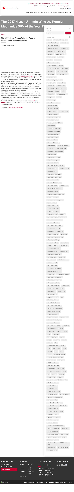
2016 (56, 342)
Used (35, 12)
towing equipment (52, 337)
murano (62, 345)
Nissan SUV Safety (52, 105)
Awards (21, 107)
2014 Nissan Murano (53, 383)
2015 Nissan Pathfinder (54, 417)
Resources (65, 12)
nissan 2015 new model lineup (55, 357)
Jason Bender (51, 368)
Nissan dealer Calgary (63, 274)
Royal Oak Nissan (60, 88)
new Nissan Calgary (53, 137)
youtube (64, 340)
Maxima (59, 97)
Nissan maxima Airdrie (53, 283)
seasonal (50, 351)
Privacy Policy (59, 482)
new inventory (64, 42)
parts (49, 334)
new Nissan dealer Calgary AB (55, 200)
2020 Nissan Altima (53, 440)
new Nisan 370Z (64, 185)
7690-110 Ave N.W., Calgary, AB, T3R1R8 (45, 6)
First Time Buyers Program (54, 403)
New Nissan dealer (52, 140)
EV (54, 377)
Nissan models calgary (53, 143)
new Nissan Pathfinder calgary (55, 288)
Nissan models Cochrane (54, 271)
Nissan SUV (64, 234)
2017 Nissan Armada (27, 76)
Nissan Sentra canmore (54, 311)
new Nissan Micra (52, 251)
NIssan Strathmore (52, 317)
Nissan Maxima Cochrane (54, 280)
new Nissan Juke (52, 202)
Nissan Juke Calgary (53, 205)
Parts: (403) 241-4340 (48, 3)
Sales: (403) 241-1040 (35, 3)
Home (27, 12)
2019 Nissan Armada (62, 74)
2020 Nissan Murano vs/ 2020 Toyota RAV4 (57, 443)
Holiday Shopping (52, 422)
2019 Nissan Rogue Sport (60, 40)
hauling (65, 331)
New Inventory (11, 107)
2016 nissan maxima (59, 354)
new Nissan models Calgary (55, 122)
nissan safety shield (53, 242)
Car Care (63, 437)
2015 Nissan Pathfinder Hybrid (55, 411)
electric (49, 354)
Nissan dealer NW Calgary (54, 320)
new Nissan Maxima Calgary (55, 277)
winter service (51, 145)
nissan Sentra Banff (53, 314)
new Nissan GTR (52, 154)
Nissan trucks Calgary (53, 240)
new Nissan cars (63, 251)
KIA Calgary (51, 88)
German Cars (51, 85)
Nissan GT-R (51, 74)
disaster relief (51, 380)
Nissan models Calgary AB (54, 182)
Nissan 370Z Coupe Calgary (55, 188)
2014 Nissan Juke (64, 394)
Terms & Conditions (49, 482)
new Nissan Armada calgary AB (56, 194)
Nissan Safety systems (53, 102)
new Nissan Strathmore (54, 325)
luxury (49, 377)
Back (3, 34)
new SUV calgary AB (53, 234)
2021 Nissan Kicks (52, 450)
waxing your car (52, 65)
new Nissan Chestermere (54, 268)
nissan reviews (51, 82)
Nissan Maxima (64, 48)
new (62, 297)
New (31, 12)
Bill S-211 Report (68, 482)
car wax (61, 65)
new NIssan (58, 60)
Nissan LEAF (65, 68)
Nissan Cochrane (52, 294)
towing (59, 331)
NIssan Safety (51, 100)
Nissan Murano (51, 447)
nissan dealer (51, 148)
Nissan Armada (51, 77)
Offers (54, 12)
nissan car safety (52, 111)
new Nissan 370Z (52, 171)
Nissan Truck (61, 51)
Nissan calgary (51, 291)
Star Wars (50, 91)
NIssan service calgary (53, 62)
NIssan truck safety (53, 108)
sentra (49, 340)
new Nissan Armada (53, 191)
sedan (61, 351)
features (50, 342)
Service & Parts (47, 12)
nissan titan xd (51, 260)
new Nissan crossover (53, 208)
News (17, 107)
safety (55, 245)
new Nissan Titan (61, 148)
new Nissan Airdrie (52, 265)
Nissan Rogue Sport (53, 42)
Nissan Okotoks (64, 317)
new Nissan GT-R (64, 168)
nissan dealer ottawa (53, 211)
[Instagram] (65, 8)
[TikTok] (70, 8)
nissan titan (66, 325)
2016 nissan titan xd (63, 260)
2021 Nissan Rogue (63, 447)
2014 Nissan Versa (52, 385)
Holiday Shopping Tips (53, 428)
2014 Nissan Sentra (53, 408)
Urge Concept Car (52, 400)
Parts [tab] (50, 465)
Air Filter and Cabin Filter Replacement (58, 434)
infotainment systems (53, 68)
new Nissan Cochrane (53, 222)
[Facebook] (61, 8)
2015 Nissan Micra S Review (55, 397)
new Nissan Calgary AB (54, 131)
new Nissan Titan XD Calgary (55, 237)
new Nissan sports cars (54, 248)
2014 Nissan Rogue (53, 405)
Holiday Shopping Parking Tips (55, 425)
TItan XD (62, 337)
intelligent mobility (61, 94)
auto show (56, 340)
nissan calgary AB (52, 263)
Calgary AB (62, 257)
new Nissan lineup (52, 185)
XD (48, 374)
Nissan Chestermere (53, 297)
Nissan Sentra (51, 57)
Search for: (48, 30)
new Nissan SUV (63, 111)
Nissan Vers (63, 405)
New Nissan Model (60, 54)
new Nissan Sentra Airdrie (54, 305)
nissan (49, 40)
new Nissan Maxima (53, 162)
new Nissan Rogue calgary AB (55, 231)
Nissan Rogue (51, 125)
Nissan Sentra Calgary (53, 302)
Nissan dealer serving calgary (55, 328)
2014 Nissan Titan (52, 394)
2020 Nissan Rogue (53, 431)
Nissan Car (60, 57)
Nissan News (61, 82)
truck (58, 348)
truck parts (56, 334)
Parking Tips (65, 428)
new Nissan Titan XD (53, 180)
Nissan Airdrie (61, 291)
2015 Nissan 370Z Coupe (54, 371)
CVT (56, 351)
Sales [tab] (39, 465)
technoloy (61, 374)
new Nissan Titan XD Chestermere (57, 217)
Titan (64, 371)
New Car (50, 60)
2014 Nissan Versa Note (54, 391)
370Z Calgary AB (64, 245)
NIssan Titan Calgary (53, 160)
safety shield (51, 97)
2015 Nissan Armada (53, 414)
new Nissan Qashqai (53, 114)
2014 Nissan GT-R (52, 388)
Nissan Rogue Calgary (53, 134)
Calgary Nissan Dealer (53, 365)
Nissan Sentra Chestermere (55, 308)
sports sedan (51, 274)
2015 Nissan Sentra (53, 363)
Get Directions (6, 469)
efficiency (60, 377)
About (59, 12)
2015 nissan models (53, 345)
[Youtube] (68, 8)
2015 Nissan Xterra (52, 420)
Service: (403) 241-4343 (62, 3)
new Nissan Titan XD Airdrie (55, 225)
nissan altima (64, 242)
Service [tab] (44, 465)
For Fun (57, 91)
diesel (64, 348)
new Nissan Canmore (53, 322)
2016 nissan (61, 360)
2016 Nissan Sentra (53, 300)
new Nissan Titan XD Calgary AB (56, 214)
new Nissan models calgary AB (55, 165)
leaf (54, 348)
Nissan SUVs (65, 285)
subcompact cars (52, 257)
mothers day (60, 368)
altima (49, 245)
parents (54, 374)
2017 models (51, 94)
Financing (40, 12)
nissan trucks (51, 331)
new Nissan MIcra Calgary (54, 254)
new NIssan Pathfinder (53, 285)
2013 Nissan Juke (62, 380)
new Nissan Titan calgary (54, 177)
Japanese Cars (61, 85)
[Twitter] (63, 8)
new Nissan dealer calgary (54, 174)
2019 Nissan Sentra (62, 71)
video (63, 91)
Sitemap (41, 482)
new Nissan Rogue (52, 168)
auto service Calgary (63, 145)
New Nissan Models (53, 48)
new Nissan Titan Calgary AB (55, 151)
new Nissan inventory (53, 45)
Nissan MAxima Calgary (54, 157)
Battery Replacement (53, 437)
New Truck (50, 54)
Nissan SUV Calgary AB (54, 117)
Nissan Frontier (52, 51)
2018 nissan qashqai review (55, 80)
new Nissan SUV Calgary (54, 128)
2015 (49, 348)
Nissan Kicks (51, 71)
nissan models (51, 360)
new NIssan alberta (53, 120)
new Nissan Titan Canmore (55, 220)
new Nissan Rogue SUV (54, 228)
